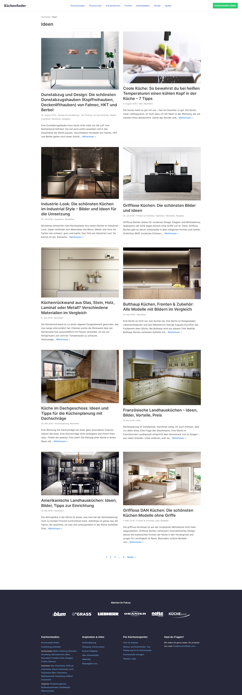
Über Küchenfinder (90, 655)
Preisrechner (95, 5)
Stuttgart (69, 658)
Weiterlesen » (89, 136)
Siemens (52, 661)
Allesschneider (47, 691)
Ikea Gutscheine (58, 666)
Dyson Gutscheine (60, 669)
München (72, 651)
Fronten (128, 5)
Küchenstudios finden (225, 5)
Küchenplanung (62, 423)
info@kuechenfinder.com (184, 646)
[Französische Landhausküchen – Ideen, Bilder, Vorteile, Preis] (162, 404)
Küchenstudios (78, 5)
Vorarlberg (45, 654)
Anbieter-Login (129, 659)
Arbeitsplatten (143, 5)
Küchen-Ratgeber (90, 651)
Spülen (168, 5)
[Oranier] (135, 616)
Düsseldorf (46, 658)
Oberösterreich (58, 654)
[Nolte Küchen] (157, 616)
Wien (67, 654)
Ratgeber (66, 119)
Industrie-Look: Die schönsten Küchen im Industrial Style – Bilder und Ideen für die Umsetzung (78, 208)
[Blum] (59, 616)
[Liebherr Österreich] (108, 616)
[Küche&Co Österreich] (179, 616)
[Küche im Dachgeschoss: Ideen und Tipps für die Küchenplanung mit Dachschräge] (80, 402)
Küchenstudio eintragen (133, 654)
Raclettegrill (64, 687)
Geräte (157, 5)
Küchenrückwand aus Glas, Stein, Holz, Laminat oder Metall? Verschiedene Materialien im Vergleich (77, 307)
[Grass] (82, 616)
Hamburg (63, 651)
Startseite (45, 17)
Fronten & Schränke (145, 216)
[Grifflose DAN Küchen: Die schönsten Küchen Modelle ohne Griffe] (162, 504)
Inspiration (46, 119)
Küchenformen (113, 5)
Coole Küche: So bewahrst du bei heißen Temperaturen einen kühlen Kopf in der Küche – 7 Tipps (161, 93)
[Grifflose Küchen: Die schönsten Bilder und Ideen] (162, 199)
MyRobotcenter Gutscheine (53, 676)
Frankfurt (56, 658)
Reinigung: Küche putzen (93, 647)
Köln (62, 658)
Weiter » (131, 557)
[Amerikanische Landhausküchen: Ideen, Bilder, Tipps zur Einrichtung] (80, 494)
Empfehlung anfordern (51, 647)
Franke (44, 661)
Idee (141, 104)
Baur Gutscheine (59, 673)
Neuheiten (56, 119)
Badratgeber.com (89, 663)
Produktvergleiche (58, 684)
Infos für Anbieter (130, 642)
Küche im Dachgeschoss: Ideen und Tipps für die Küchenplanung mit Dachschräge (75, 413)
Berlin (55, 651)
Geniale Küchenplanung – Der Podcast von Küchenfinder (83, 115)
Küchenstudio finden (50, 642)
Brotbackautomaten (50, 687)
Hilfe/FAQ (86, 659)
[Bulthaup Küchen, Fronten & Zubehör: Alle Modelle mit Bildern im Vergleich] (162, 298)
